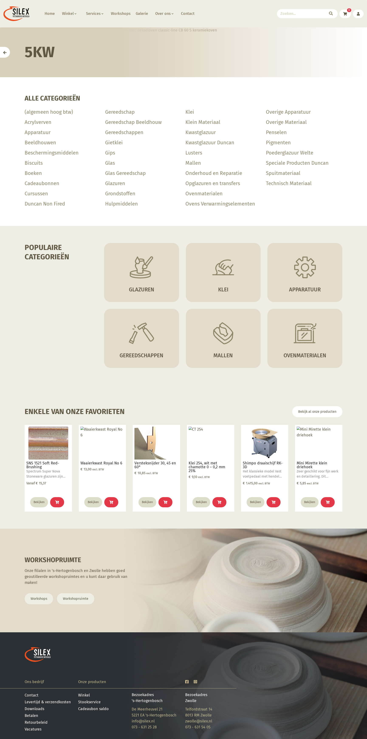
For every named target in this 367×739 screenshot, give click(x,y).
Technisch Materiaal (289, 183)
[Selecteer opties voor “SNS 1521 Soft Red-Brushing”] (57, 502)
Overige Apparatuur (288, 112)
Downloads (34, 708)
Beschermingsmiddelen (52, 153)
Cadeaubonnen (42, 183)
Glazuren (115, 183)
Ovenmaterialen (204, 194)
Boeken (33, 173)
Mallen (193, 163)
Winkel (68, 13)
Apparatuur (38, 132)
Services (93, 13)
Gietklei (114, 143)
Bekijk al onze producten (317, 412)
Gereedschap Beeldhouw (133, 122)
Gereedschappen (124, 132)
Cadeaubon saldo (93, 708)
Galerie (142, 13)
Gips (110, 153)
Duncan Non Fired (45, 204)
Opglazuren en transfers (212, 183)
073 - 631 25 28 (144, 727)
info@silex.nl (143, 721)
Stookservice (89, 702)
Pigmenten (278, 143)
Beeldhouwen (40, 143)
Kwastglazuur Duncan (209, 143)
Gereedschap (120, 112)
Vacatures (33, 729)
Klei (189, 112)
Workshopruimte (75, 599)
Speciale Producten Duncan (297, 163)
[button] (111, 502)
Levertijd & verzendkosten (48, 702)
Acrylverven (38, 122)
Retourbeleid (36, 722)
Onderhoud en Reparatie (213, 173)
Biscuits (34, 163)
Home (50, 13)
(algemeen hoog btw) (49, 112)
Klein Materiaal (202, 122)
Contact (188, 13)
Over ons (163, 13)
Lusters (193, 153)
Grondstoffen (120, 194)
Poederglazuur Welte (289, 153)
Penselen (276, 132)
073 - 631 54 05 (197, 727)
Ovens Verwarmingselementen (220, 204)
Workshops (121, 13)
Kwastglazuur (200, 132)
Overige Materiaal (286, 122)
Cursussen (36, 194)
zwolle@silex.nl (198, 721)
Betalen (31, 715)
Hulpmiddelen (121, 204)
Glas (110, 163)
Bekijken (39, 502)
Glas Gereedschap (125, 173)
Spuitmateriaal (283, 173)
